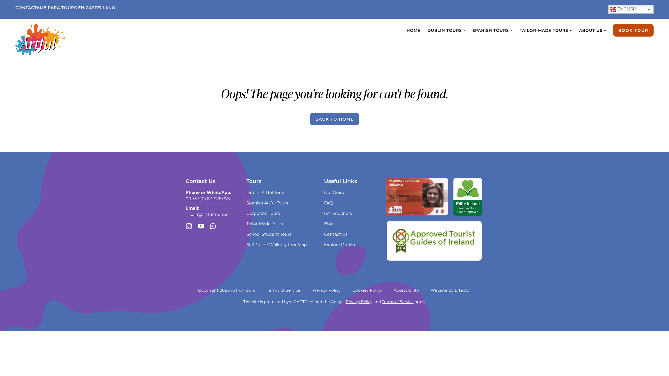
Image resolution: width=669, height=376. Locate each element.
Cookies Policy (367, 290)
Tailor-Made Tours (544, 30)
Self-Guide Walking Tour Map (276, 244)
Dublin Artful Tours (265, 192)
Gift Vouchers (338, 213)
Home (413, 30)
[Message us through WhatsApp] (213, 226)
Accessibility (406, 290)
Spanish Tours (490, 30)
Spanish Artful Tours (267, 202)
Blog (329, 223)
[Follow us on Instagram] (189, 226)
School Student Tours (268, 234)
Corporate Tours (263, 213)
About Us (590, 30)
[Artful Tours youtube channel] (201, 226)
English (626, 8)
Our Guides (336, 192)
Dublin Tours (445, 30)
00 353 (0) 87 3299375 (208, 198)
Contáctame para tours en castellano (65, 7)
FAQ (328, 202)
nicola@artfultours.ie (207, 214)
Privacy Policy (326, 290)
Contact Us (336, 234)
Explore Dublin (339, 244)
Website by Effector (451, 290)
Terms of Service (284, 290)
